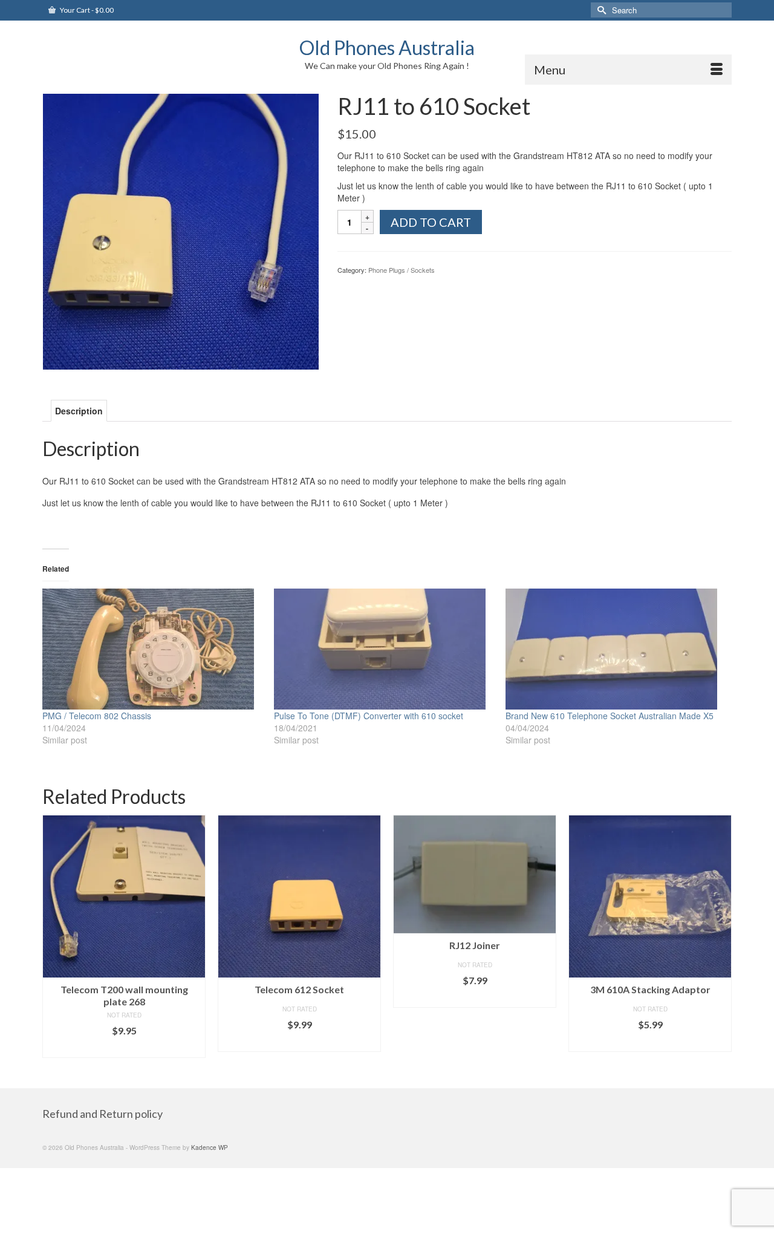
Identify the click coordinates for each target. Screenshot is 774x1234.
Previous (52, 942)
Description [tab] (79, 411)
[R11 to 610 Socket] (181, 230)
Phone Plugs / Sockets (401, 270)
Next (721, 942)
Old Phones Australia (387, 47)
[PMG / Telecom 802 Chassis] (152, 649)
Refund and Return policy (102, 1113)
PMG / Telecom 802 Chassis (96, 716)
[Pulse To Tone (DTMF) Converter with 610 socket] (383, 649)
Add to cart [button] (124, 1048)
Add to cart (431, 222)
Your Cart (86, 10)
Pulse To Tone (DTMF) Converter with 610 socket (368, 716)
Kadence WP (209, 1147)
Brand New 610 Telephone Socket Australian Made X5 (610, 716)
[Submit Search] (600, 10)
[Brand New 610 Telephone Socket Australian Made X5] (615, 649)
